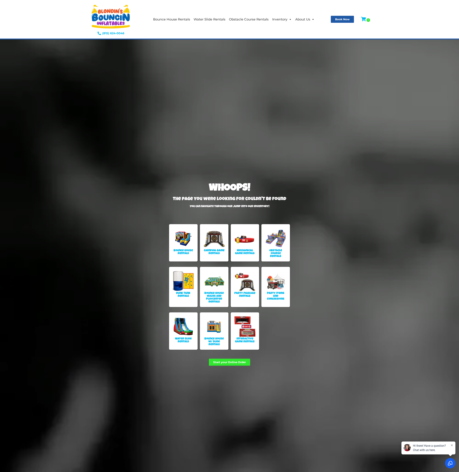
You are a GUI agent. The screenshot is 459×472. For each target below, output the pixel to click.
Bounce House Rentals (171, 19)
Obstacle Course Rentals (249, 19)
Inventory (279, 19)
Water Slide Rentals (209, 19)
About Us (302, 19)
